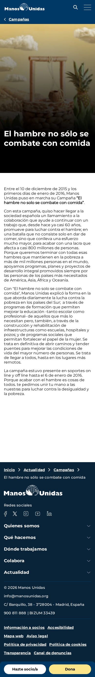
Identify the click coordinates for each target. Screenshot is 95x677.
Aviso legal (37, 636)
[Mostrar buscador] (74, 7)
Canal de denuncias (53, 653)
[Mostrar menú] (86, 7)
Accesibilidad (61, 627)
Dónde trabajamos (25, 549)
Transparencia (17, 653)
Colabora (14, 560)
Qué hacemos (20, 537)
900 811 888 (15, 613)
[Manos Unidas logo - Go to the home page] (24, 9)
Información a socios (24, 627)
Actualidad (34, 469)
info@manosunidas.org (26, 596)
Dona (70, 669)
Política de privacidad (25, 644)
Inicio (9, 469)
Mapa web (14, 636)
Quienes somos (22, 526)
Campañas (19, 19)
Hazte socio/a (25, 669)
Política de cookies (67, 644)
